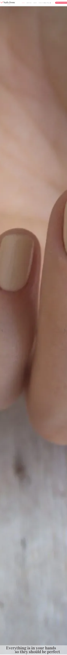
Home (23, 2)
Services (29, 2)
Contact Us (42, 2)
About (35, 2)
